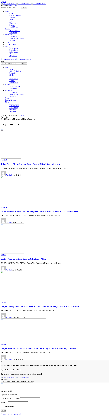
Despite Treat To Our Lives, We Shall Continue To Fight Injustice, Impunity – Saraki (38, 348)
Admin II (9, 175)
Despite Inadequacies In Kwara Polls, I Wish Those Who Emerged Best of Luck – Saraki (40, 306)
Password (4, 402)
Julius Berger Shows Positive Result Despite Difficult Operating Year (31, 164)
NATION (4, 160)
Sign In (21, 115)
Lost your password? (14, 414)
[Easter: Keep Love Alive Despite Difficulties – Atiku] (12, 253)
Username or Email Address (10, 398)
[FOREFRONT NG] (23, 4)
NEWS (3, 255)
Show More (13, 6)
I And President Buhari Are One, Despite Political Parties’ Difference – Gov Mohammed (39, 211)
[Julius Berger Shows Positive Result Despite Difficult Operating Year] (11, 158)
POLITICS (4, 207)
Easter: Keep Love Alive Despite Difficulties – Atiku (23, 259)
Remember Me (8, 406)
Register (3, 414)
